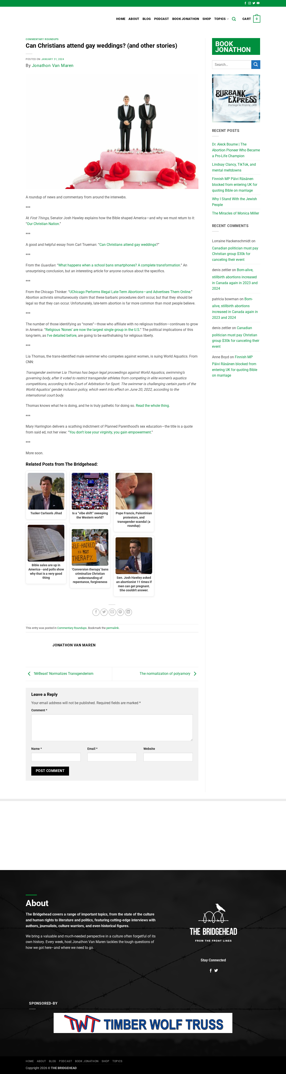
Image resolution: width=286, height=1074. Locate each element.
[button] (251, 19)
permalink (112, 628)
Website (149, 749)
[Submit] (255, 64)
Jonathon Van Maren (53, 65)
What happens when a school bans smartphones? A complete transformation (119, 265)
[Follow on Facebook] (245, 3)
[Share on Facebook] (96, 612)
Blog (147, 19)
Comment (39, 710)
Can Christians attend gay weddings (127, 244)
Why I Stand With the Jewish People (234, 202)
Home (120, 19)
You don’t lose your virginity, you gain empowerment (110, 432)
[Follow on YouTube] (258, 3)
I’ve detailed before (61, 335)
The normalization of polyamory (165, 674)
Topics (220, 19)
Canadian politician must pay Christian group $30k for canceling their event (235, 254)
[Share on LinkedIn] (128, 612)
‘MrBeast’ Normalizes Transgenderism (63, 674)
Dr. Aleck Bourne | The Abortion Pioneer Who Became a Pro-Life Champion (236, 150)
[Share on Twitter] (104, 612)
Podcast (161, 19)
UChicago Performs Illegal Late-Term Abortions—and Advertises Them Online (129, 292)
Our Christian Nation (43, 224)
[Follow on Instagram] (249, 3)
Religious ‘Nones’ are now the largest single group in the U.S (92, 330)
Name (36, 749)
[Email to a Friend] (112, 612)
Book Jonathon (185, 19)
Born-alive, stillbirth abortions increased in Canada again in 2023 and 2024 (235, 279)
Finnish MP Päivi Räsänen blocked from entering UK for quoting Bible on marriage (234, 184)
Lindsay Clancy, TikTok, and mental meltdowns (234, 167)
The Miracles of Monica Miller (235, 213)
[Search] (234, 19)
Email (92, 749)
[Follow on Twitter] (253, 3)
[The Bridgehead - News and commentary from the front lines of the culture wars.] (56, 19)
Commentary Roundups (42, 39)
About (133, 19)
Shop (206, 19)
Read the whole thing (152, 405)
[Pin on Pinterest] (120, 612)
